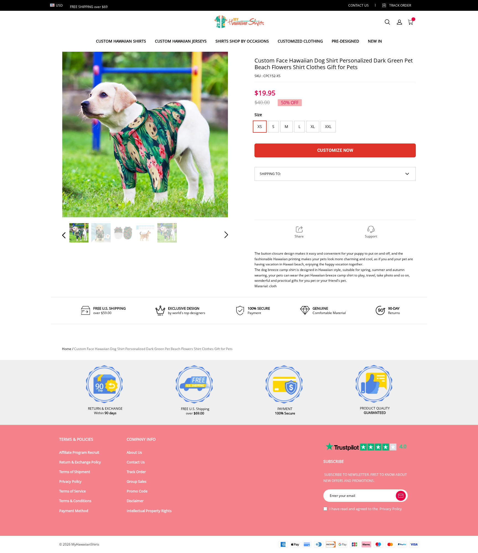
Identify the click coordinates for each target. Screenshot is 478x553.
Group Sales (136, 481)
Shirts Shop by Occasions (242, 41)
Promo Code (137, 491)
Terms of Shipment (74, 471)
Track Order (400, 5)
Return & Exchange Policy (80, 462)
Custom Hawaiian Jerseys (181, 41)
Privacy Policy (70, 481)
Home (66, 348)
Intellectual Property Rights (149, 510)
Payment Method (73, 510)
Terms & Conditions (75, 501)
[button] (75, 134)
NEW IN (375, 41)
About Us (134, 452)
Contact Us (136, 462)
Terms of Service (72, 491)
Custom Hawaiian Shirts (121, 41)
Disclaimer (135, 501)
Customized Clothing (300, 41)
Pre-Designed (345, 41)
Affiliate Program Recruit (79, 452)
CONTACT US (358, 5)
